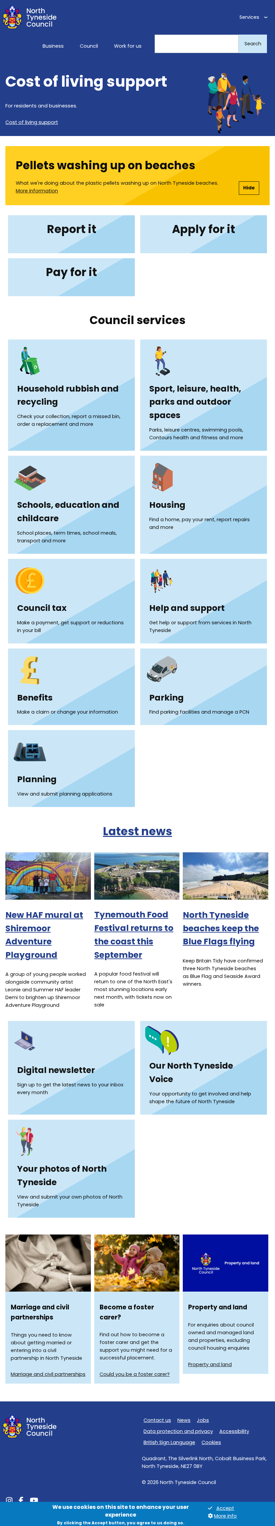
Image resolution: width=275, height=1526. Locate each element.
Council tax (42, 608)
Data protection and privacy (178, 1431)
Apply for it (203, 229)
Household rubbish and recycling (68, 395)
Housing (167, 505)
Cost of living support (31, 122)
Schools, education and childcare (68, 511)
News (183, 1420)
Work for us (128, 46)
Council (89, 46)
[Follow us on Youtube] (34, 1501)
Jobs (203, 1420)
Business (53, 46)
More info (225, 1516)
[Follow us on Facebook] (21, 1501)
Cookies (211, 1442)
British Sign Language (169, 1442)
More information (37, 190)
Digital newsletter (56, 1070)
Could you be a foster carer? (135, 1374)
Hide (249, 187)
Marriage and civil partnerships (48, 1374)
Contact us (157, 1420)
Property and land (210, 1364)
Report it (71, 229)
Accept (225, 1508)
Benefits (35, 698)
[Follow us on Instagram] (9, 1501)
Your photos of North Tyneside (62, 1175)
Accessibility (234, 1431)
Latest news (137, 831)
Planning (37, 779)
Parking (166, 698)
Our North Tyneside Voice (191, 1072)
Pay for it (71, 272)
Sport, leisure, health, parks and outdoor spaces (195, 402)
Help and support (187, 608)
